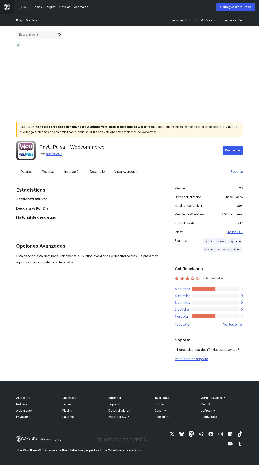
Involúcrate (162, 397)
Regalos (162, 416)
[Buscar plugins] (59, 35)
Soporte (237, 171)
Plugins (67, 410)
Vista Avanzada (126, 171)
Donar (160, 410)
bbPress (208, 410)
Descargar (232, 150)
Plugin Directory (27, 20)
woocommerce (232, 249)
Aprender (114, 397)
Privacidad (23, 416)
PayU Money (212, 249)
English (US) (235, 232)
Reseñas (48, 171)
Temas (66, 404)
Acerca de (23, 397)
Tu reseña (182, 324)
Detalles (26, 171)
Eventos (160, 404)
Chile (58, 439)
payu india (235, 241)
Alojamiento (24, 410)
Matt (205, 404)
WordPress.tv (119, 416)
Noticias (21, 404)
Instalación (72, 171)
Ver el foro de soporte (191, 359)
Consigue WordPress (235, 7)
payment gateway (215, 241)
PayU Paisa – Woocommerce (72, 147)
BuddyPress (210, 416)
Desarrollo (97, 171)
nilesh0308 (54, 154)
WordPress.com (213, 397)
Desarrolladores (119, 410)
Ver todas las (233, 324)
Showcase (69, 397)
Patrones (68, 416)
